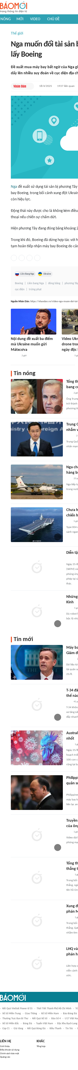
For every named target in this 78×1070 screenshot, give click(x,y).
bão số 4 (56, 1018)
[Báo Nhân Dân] (19, 86)
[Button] (29, 86)
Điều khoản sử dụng (9, 1050)
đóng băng (54, 283)
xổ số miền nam (50, 1013)
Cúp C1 (6, 1028)
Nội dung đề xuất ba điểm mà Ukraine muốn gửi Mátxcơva (32, 344)
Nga (14, 187)
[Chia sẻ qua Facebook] (14, 258)
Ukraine (47, 274)
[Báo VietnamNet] (70, 436)
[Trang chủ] (13, 7)
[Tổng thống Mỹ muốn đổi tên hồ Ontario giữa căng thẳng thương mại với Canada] (37, 878)
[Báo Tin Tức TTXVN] (69, 744)
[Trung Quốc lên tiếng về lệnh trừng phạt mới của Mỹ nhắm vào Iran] (37, 439)
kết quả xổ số (39, 1018)
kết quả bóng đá (36, 1028)
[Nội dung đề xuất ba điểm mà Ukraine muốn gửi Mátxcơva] (33, 322)
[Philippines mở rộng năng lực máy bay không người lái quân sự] (37, 792)
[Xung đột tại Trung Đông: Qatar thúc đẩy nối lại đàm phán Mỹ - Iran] (37, 920)
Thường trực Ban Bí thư (15, 1018)
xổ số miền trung (11, 1013)
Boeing (19, 283)
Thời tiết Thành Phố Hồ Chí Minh (54, 1008)
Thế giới (17, 33)
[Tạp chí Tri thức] (69, 608)
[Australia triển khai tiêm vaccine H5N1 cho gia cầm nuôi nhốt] (37, 747)
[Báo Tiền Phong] (15, 355)
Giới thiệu (5, 1046)
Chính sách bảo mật (9, 1053)
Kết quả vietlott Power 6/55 (17, 1008)
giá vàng (18, 1028)
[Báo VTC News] (67, 355)
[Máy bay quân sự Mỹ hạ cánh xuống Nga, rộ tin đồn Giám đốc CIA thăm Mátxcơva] (37, 662)
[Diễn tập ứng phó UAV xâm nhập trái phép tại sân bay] (37, 567)
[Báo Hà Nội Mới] (70, 558)
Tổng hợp (41, 1046)
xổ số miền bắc (10, 1023)
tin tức (69, 1028)
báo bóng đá (70, 1013)
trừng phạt (35, 289)
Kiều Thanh (55, 1028)
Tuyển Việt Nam (44, 1023)
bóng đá (27, 1023)
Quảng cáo (5, 1057)
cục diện (19, 289)
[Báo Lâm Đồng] (70, 960)
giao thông (31, 1013)
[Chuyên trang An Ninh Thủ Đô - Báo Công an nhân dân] (68, 393)
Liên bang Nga (35, 283)
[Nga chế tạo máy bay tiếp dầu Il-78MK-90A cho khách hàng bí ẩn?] (37, 482)
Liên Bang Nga (27, 274)
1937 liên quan (66, 86)
